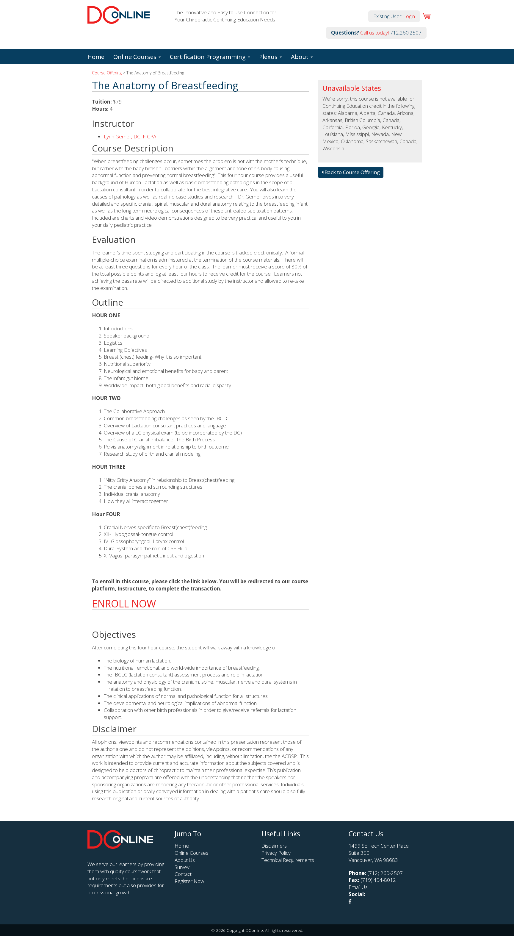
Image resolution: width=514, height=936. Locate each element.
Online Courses (135, 56)
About (300, 56)
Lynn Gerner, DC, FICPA (130, 136)
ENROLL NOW (124, 603)
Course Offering (107, 73)
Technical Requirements (287, 860)
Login (409, 16)
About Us (185, 860)
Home (95, 56)
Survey (182, 867)
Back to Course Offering (351, 172)
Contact (183, 874)
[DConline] (118, 20)
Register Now (189, 881)
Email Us (358, 887)
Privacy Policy (276, 852)
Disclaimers (274, 845)
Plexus (269, 56)
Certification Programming (208, 56)
